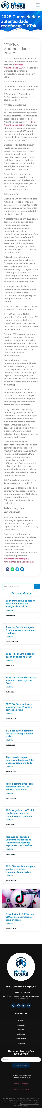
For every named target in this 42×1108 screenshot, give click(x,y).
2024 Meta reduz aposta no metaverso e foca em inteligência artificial (21, 603)
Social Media (21, 1034)
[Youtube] (28, 1005)
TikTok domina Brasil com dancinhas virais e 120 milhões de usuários (19, 786)
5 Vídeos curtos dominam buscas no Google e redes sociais (19, 733)
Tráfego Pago (21, 1043)
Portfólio (21, 1029)
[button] (7, 569)
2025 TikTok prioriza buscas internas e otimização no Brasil (21, 680)
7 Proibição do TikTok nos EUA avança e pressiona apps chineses (20, 916)
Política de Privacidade (21, 1090)
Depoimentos (21, 1025)
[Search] (37, 586)
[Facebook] (18, 1005)
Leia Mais (9, 610)
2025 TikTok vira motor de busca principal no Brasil (20, 655)
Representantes (21, 1039)
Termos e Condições (21, 1084)
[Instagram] (13, 1005)
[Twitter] (23, 1005)
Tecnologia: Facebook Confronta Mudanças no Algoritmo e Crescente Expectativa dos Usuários (19, 841)
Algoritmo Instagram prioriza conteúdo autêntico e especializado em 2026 (20, 760)
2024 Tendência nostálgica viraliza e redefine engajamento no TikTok (20, 869)
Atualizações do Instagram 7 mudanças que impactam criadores (20, 630)
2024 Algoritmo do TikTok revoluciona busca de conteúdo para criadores (20, 813)
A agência (21, 1020)
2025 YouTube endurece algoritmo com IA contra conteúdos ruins (19, 707)
